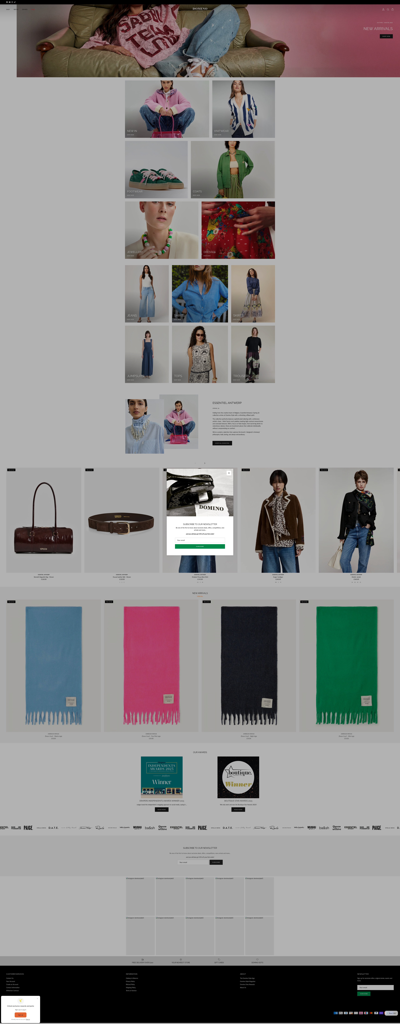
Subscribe (200, 546)
